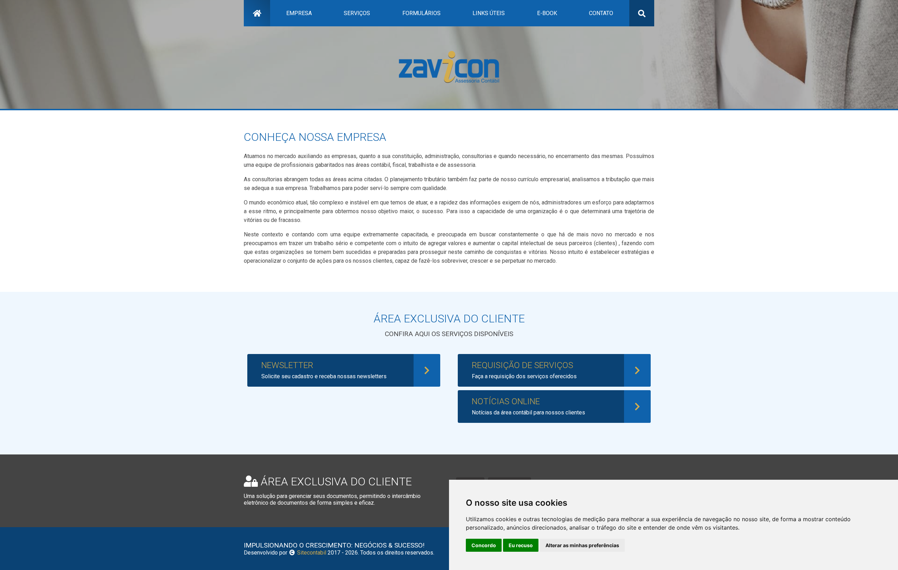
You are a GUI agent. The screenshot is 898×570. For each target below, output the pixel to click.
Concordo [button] (483, 545)
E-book (547, 13)
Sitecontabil (311, 552)
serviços (357, 13)
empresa (299, 13)
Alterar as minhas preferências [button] (582, 545)
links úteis (489, 13)
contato (601, 13)
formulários (421, 13)
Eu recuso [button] (521, 545)
